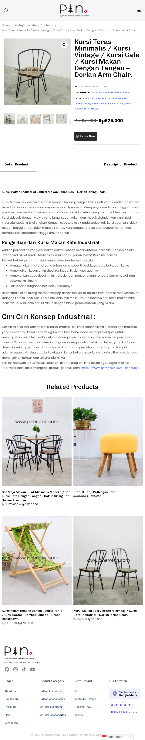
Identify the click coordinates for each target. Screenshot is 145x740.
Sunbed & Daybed (85, 699)
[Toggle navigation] (118, 10)
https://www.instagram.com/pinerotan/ (110, 368)
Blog (7, 715)
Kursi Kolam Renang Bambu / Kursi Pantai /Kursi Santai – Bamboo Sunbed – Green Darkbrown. (32, 615)
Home (6, 25)
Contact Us (12, 722)
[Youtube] (32, 669)
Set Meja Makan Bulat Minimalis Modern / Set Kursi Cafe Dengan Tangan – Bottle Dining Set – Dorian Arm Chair (36, 496)
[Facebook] (7, 669)
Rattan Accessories (52, 699)
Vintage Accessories (52, 715)
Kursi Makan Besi (95, 98)
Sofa (77, 691)
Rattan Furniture (50, 691)
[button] (6, 10)
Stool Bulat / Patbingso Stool (94, 492)
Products (11, 706)
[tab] (18, 164)
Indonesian (114, 736)
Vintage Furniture (27, 25)
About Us (10, 691)
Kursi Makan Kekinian (107, 104)
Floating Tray (82, 706)
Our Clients (12, 699)
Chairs (48, 25)
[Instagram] (15, 669)
